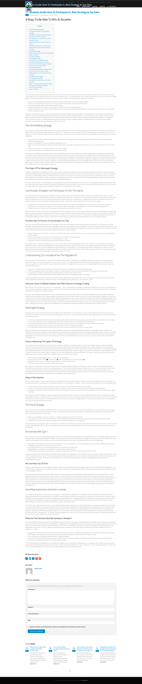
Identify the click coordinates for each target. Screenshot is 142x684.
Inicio (78, 6)
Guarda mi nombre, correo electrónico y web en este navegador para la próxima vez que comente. (58, 627)
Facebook (26, 558)
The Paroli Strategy (34, 56)
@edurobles (36, 15)
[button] (69, 670)
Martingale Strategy (34, 51)
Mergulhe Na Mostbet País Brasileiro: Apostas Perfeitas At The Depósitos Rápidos (85, 649)
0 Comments (54, 15)
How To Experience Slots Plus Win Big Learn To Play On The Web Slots (107, 649)
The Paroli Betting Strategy (36, 29)
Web (29, 620)
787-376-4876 (112, 6)
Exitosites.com (84, 680)
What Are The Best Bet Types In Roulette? (40, 64)
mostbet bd (28, 136)
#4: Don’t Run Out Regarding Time (38, 60)
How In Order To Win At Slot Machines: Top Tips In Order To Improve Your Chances (61, 649)
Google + (36, 558)
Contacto (102, 6)
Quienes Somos (86, 6)
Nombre (31, 607)
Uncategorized (44, 15)
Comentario (32, 589)
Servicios (94, 6)
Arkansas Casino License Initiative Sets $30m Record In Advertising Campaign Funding (39, 47)
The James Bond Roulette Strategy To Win (40, 69)
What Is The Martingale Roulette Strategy (40, 84)
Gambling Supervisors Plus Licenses (39, 62)
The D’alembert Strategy (35, 78)
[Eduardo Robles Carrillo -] (28, 6)
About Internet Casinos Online (37, 65)
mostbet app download (64, 179)
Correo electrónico (33, 614)
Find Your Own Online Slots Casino (38, 71)
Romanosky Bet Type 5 (35, 67)
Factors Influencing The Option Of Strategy (41, 53)
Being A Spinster (33, 55)
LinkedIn (33, 558)
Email (40, 558)
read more (33, 664)
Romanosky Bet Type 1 (35, 58)
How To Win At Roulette (35, 87)
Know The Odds (33, 89)
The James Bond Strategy (36, 76)
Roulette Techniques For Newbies (38, 85)
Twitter (30, 558)
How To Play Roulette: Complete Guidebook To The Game (38, 649)
